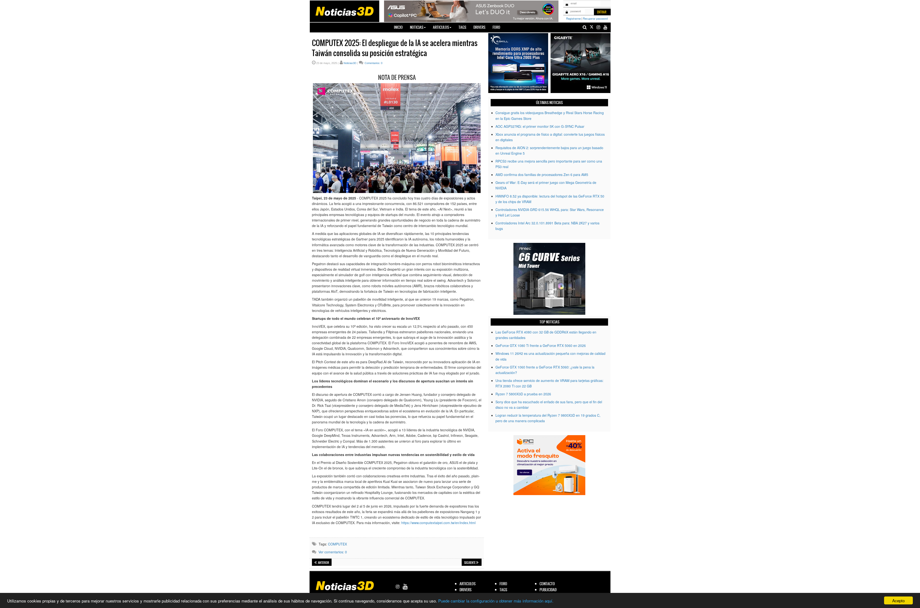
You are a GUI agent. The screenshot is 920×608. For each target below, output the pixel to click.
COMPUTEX (337, 544)
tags (503, 589)
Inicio (400, 27)
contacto (547, 583)
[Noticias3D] (344, 10)
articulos (468, 583)
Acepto (898, 600)
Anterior (323, 563)
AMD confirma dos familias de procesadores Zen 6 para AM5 (541, 174)
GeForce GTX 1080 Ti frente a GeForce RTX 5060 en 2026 (540, 345)
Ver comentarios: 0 (332, 552)
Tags (462, 27)
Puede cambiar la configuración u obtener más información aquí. (495, 601)
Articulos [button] (441, 27)
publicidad (548, 589)
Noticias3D (350, 63)
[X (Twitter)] (591, 27)
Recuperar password (595, 18)
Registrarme (573, 18)
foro (503, 583)
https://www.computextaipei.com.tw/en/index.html (438, 522)
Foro (496, 27)
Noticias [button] (416, 27)
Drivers (479, 27)
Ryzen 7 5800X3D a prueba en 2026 (523, 394)
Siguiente (470, 563)
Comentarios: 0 (373, 63)
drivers (466, 589)
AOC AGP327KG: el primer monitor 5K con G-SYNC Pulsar (539, 126)
